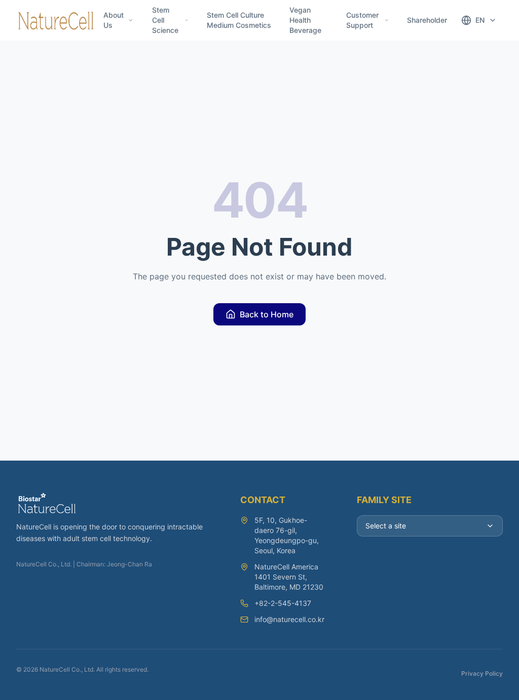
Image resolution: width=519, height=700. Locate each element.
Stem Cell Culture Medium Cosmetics (239, 20)
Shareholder (427, 20)
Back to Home (266, 314)
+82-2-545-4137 (282, 603)
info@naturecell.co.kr (289, 619)
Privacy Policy (482, 673)
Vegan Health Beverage (305, 20)
